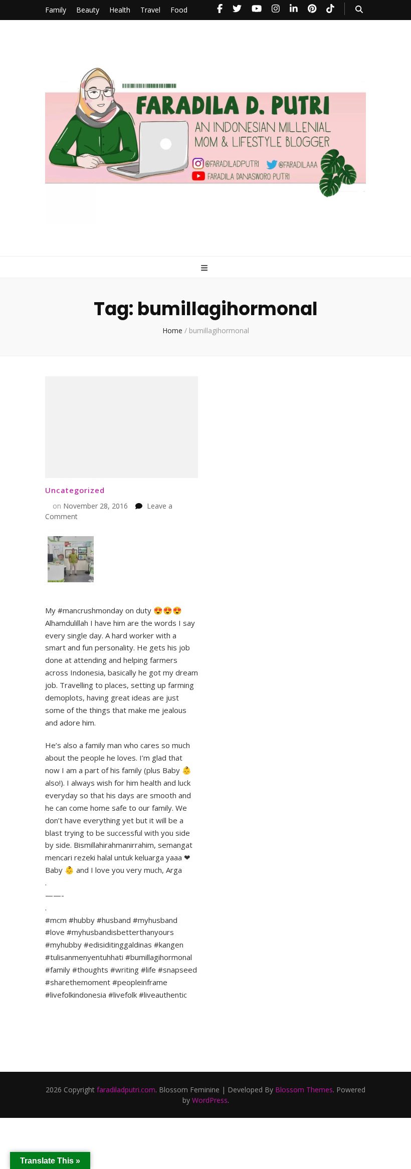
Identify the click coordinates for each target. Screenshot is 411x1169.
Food (178, 10)
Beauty (87, 10)
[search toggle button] (359, 9)
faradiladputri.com (126, 1089)
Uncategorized (75, 490)
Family (55, 10)
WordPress (210, 1100)
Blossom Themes (304, 1089)
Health (119, 10)
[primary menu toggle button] (205, 268)
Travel (150, 10)
